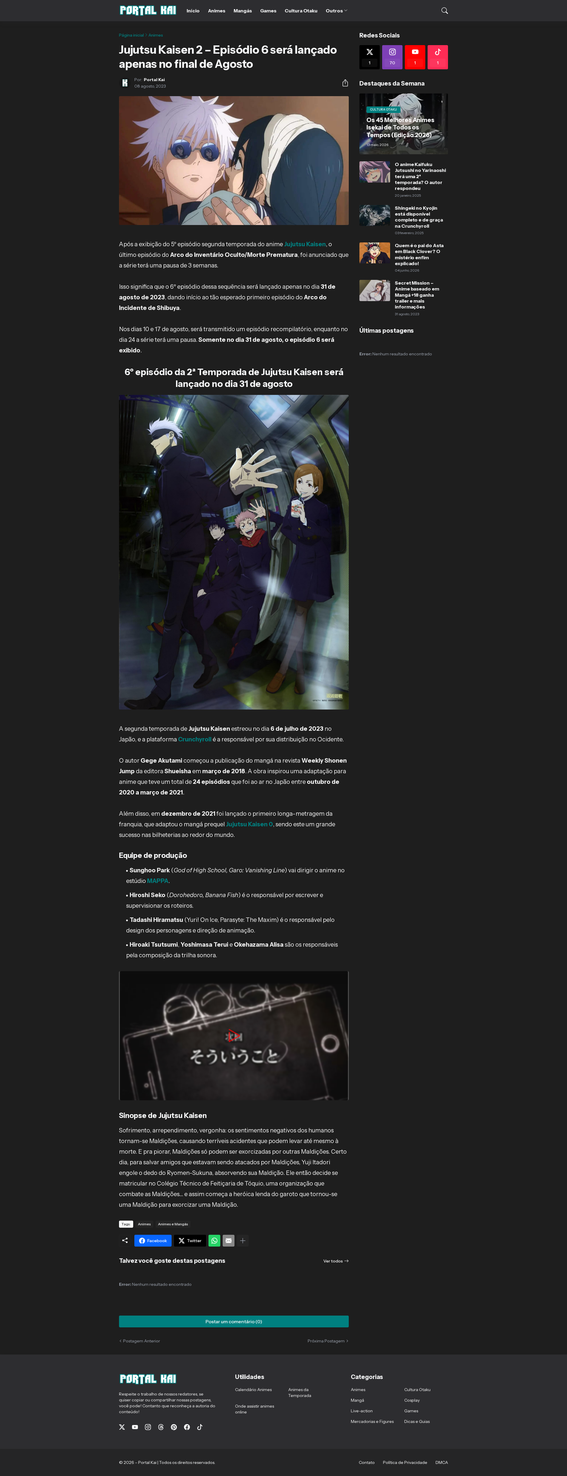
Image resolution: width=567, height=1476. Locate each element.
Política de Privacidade (405, 1462)
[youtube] (135, 1427)
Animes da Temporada (299, 1392)
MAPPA (157, 880)
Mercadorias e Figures (372, 1421)
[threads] (161, 1427)
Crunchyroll (194, 739)
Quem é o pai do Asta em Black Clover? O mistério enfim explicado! (419, 254)
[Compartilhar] (343, 83)
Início (193, 11)
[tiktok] (200, 1427)
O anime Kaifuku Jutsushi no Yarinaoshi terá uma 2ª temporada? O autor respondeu (420, 176)
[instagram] (148, 1427)
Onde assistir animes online (254, 1409)
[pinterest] (174, 1427)
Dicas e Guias (417, 1421)
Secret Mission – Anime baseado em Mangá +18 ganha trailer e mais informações (417, 295)
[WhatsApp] (214, 1241)
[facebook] (187, 1427)
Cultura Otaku (301, 11)
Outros (334, 11)
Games (268, 11)
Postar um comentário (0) (234, 1321)
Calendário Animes (253, 1389)
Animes (217, 11)
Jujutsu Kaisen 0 (249, 824)
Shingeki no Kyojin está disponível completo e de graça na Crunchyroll (419, 217)
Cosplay (412, 1400)
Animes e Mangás (173, 1224)
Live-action (362, 1410)
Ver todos (333, 1261)
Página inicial (131, 35)
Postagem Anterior (141, 1341)
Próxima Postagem (326, 1341)
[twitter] (122, 1427)
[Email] (228, 1241)
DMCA (442, 1462)
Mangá (357, 1400)
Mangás (243, 11)
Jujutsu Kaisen (305, 244)
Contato (367, 1462)
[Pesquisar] (441, 11)
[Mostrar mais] (243, 1241)
